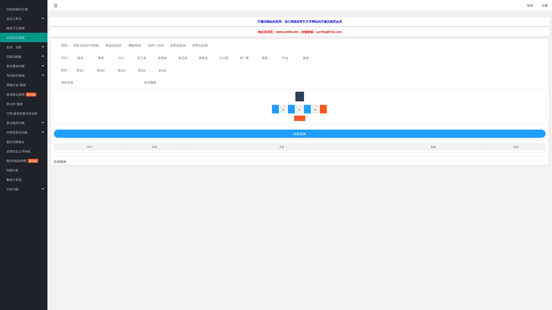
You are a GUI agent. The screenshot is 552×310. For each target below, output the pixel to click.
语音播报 (150, 82)
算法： (65, 70)
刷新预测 (300, 134)
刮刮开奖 (67, 82)
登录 (530, 5)
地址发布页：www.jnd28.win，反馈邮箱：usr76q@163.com (300, 31)
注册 (545, 5)
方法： (65, 57)
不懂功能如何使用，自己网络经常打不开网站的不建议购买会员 (299, 21)
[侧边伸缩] (55, 5)
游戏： (65, 45)
